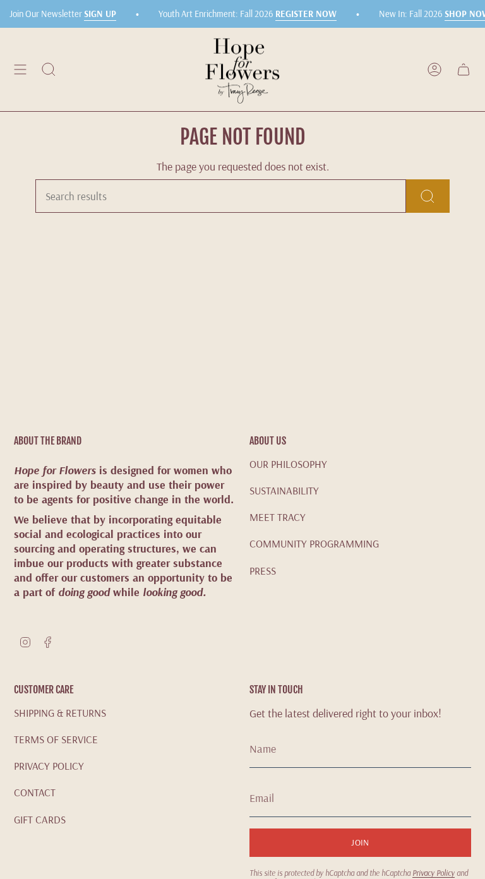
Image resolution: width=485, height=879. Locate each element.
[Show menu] (20, 69)
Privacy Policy (433, 873)
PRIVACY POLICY (49, 765)
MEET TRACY (277, 516)
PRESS (262, 570)
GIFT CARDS (40, 819)
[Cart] (463, 69)
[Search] (428, 196)
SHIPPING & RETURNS (60, 712)
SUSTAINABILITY (284, 490)
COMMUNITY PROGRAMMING (314, 543)
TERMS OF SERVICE (56, 739)
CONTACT (35, 792)
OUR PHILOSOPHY (288, 463)
